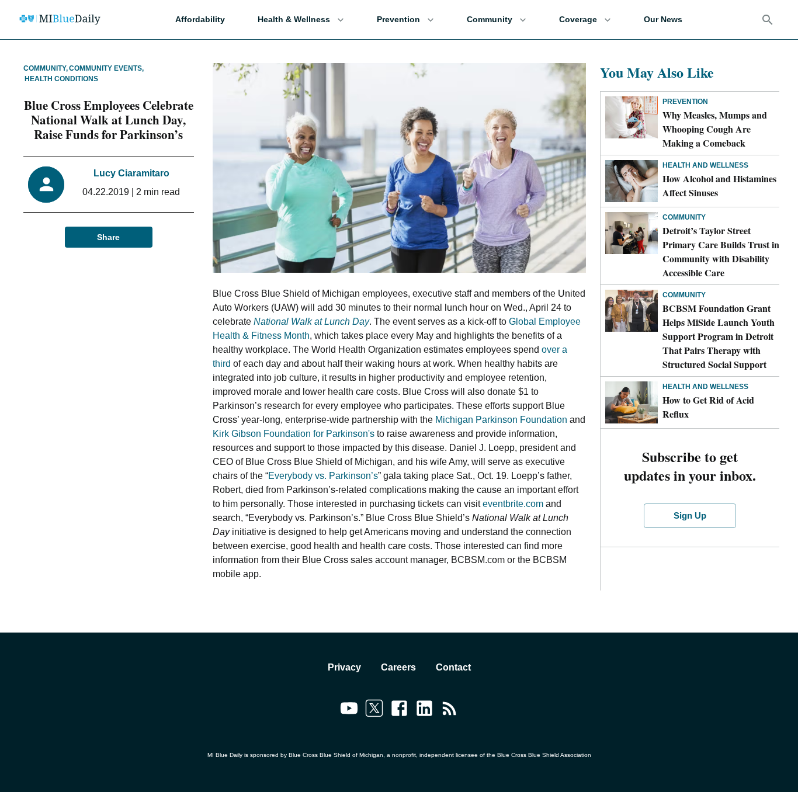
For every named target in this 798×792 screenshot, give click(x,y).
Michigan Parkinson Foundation (501, 420)
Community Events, (106, 68)
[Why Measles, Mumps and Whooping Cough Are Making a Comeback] (631, 117)
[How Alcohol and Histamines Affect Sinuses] (631, 181)
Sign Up (690, 515)
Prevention (398, 19)
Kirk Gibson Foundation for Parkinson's (293, 434)
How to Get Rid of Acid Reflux (708, 407)
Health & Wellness (294, 19)
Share (108, 237)
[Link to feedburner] (449, 710)
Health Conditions (61, 79)
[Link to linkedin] (424, 710)
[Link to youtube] (349, 710)
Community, (45, 68)
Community (489, 19)
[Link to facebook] (399, 710)
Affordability (200, 19)
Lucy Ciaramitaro (131, 173)
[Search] (767, 20)
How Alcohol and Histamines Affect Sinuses (719, 185)
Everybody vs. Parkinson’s (323, 476)
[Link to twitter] (374, 710)
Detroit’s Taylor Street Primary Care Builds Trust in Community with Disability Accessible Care (720, 251)
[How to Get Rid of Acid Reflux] (631, 402)
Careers (398, 667)
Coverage (578, 19)
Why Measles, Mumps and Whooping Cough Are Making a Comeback (714, 129)
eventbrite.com (513, 504)
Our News (663, 19)
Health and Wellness (705, 165)
